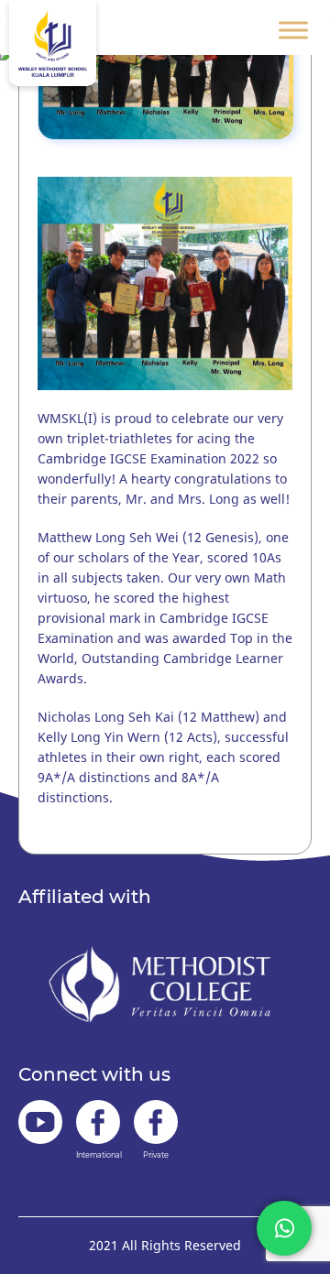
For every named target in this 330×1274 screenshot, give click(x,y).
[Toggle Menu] (293, 29)
